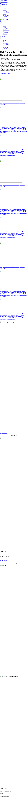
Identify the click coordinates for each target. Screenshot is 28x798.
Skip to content (3, 0)
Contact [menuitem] (5, 16)
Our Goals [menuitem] (5, 11)
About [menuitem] (4, 10)
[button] (0, 3)
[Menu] (0, 6)
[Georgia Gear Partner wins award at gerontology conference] (11, 100)
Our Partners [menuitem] (6, 12)
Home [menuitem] (4, 8)
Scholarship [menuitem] (6, 15)
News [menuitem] (4, 14)
